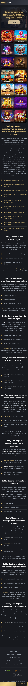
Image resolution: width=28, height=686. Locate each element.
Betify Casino (14, 651)
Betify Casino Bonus (14, 657)
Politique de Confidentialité (14, 664)
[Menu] (25, 2)
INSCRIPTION (14, 22)
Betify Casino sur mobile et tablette (14, 212)
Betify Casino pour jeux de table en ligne (15, 190)
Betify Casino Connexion (14, 654)
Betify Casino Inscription (14, 661)
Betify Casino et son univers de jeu (13, 180)
